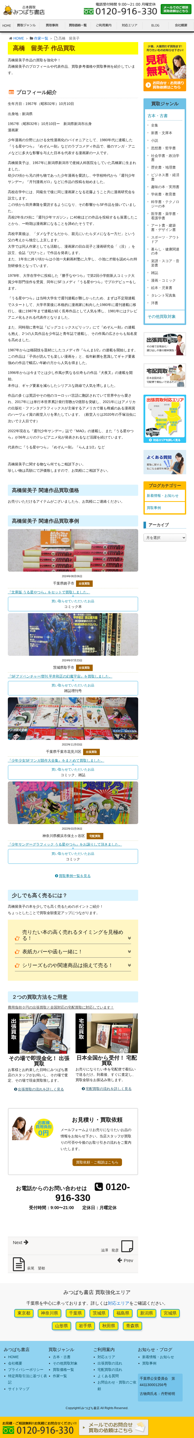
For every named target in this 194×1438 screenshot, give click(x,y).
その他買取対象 (162, 316)
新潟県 (146, 1313)
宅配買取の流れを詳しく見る (109, 1089)
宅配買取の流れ (110, 1370)
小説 (154, 140)
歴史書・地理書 (163, 167)
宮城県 (170, 1313)
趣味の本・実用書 (165, 187)
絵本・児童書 (161, 288)
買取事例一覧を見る (75, 876)
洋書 (154, 303)
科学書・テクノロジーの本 (165, 204)
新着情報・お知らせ (163, 496)
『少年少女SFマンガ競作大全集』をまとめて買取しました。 (56, 760)
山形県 (61, 1325)
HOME (18, 38)
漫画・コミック (163, 280)
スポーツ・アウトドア (165, 239)
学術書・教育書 (163, 194)
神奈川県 (49, 1313)
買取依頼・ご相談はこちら (97, 1162)
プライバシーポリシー (25, 1370)
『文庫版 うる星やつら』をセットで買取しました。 (49, 592)
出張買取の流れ (110, 1363)
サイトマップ (18, 1389)
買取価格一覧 (63, 1370)
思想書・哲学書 (163, 148)
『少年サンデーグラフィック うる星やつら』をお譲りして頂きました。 (65, 844)
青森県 (132, 1325)
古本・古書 (158, 116)
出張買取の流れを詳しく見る (41, 1089)
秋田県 (108, 1325)
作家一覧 (41, 38)
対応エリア (118, 1303)
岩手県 (85, 1325)
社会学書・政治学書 (165, 158)
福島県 (122, 1313)
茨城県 (99, 1313)
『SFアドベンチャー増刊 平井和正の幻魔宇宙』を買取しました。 (60, 676)
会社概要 (15, 1363)
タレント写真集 (163, 295)
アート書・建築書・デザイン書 (163, 227)
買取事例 (154, 508)
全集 (154, 125)
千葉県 (75, 1313)
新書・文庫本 (161, 133)
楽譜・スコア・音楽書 (165, 263)
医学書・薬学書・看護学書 (165, 216)
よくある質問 (108, 1376)
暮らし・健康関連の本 (165, 251)
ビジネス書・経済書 (165, 177)
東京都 (23, 1313)
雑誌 (154, 273)
